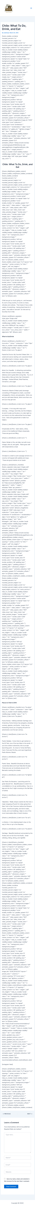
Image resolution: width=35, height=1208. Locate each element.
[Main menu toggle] (31, 8)
